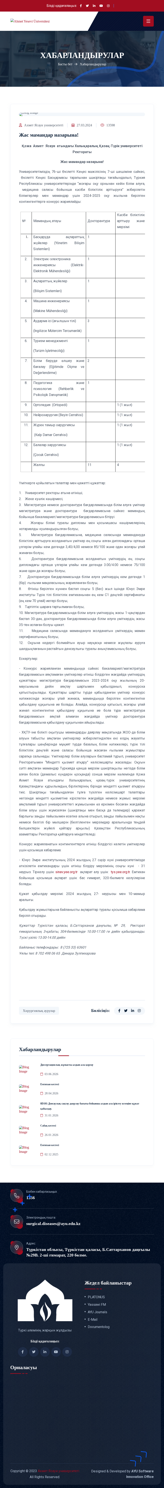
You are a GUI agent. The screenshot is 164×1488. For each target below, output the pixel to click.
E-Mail (92, 1320)
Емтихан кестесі (49, 1084)
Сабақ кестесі (48, 1125)
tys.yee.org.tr (120, 872)
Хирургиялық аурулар (39, 1011)
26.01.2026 (51, 1135)
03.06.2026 (51, 1074)
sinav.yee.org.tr (67, 872)
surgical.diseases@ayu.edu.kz (53, 1223)
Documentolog (99, 1327)
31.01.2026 (51, 1115)
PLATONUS (96, 1297)
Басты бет (65, 64)
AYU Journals (97, 1312)
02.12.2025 (51, 1154)
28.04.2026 (51, 1093)
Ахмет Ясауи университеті (43, 125)
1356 (30, 1197)
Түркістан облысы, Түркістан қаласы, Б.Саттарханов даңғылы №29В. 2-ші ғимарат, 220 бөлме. (88, 1252)
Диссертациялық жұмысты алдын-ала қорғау (66, 1064)
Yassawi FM (97, 1305)
